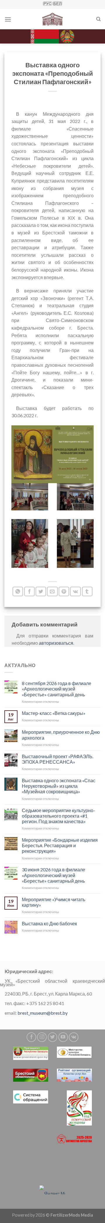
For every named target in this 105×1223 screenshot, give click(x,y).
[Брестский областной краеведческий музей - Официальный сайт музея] (53, 19)
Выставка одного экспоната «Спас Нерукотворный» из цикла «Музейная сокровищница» (58, 786)
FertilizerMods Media (71, 1215)
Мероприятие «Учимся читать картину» (53, 902)
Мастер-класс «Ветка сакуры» (53, 713)
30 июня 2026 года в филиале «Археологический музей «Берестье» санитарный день (53, 875)
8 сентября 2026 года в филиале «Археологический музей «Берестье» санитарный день (56, 688)
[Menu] (7, 19)
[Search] (98, 19)
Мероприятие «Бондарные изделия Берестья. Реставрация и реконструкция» (60, 845)
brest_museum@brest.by (43, 1013)
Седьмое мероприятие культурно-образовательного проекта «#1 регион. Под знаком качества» (58, 815)
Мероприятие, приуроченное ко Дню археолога (61, 734)
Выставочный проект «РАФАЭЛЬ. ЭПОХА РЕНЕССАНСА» (57, 758)
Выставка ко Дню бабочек (49, 923)
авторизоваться (56, 643)
